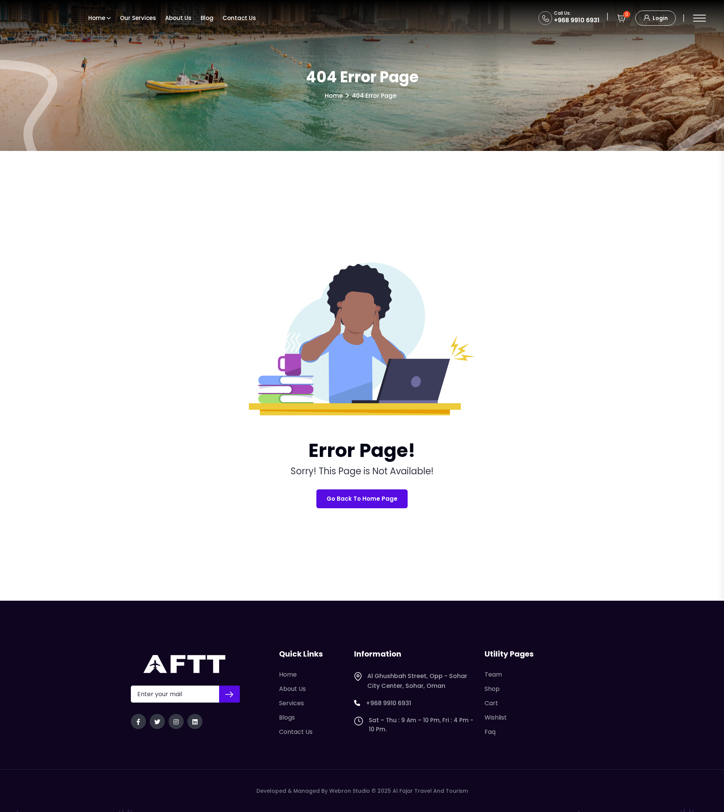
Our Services (138, 18)
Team (493, 674)
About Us (292, 688)
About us (178, 18)
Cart (491, 703)
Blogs (287, 717)
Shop (492, 688)
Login (660, 18)
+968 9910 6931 (577, 20)
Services (291, 703)
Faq (490, 731)
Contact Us (296, 731)
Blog (207, 18)
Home (96, 18)
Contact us (239, 18)
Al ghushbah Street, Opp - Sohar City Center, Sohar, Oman (417, 681)
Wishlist (496, 717)
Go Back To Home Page (362, 499)
